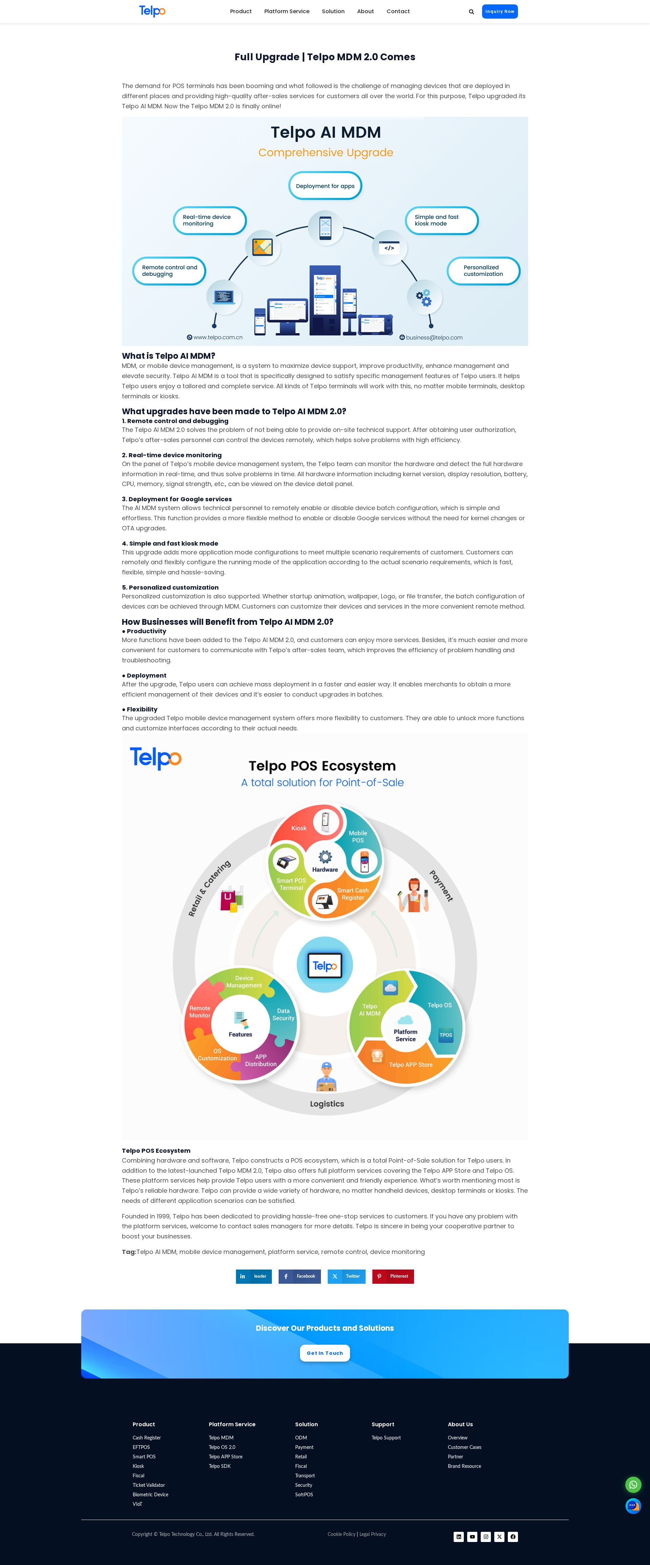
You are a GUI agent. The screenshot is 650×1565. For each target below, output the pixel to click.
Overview (458, 1438)
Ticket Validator (149, 1485)
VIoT (137, 1504)
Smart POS (144, 1457)
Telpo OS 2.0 (222, 1447)
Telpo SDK (220, 1466)
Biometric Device (150, 1495)
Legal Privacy (373, 1534)
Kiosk (138, 1466)
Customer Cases (464, 1447)
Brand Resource (464, 1466)
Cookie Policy (341, 1534)
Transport (305, 1476)
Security (303, 1485)
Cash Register (147, 1438)
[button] (471, 12)
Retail (301, 1457)
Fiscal (138, 1476)
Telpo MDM (221, 1438)
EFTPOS (141, 1447)
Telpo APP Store (225, 1457)
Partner (455, 1457)
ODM (301, 1438)
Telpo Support (386, 1438)
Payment (304, 1447)
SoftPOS (304, 1495)
